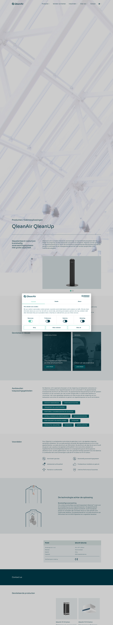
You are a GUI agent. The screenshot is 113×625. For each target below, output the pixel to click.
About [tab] (79, 301)
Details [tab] (56, 301)
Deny (34, 327)
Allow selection (56, 327)
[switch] (48, 321)
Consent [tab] (33, 301)
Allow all (78, 327)
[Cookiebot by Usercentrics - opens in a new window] (82, 296)
